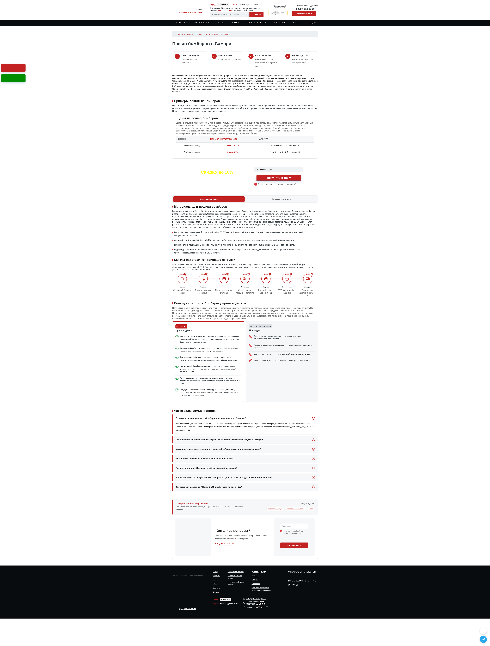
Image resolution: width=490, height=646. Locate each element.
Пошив (235, 23)
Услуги (189, 34)
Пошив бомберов (220, 34)
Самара (222, 4)
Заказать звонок (304, 13)
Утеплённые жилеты (295, 509)
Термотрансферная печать (236, 583)
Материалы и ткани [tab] (209, 199)
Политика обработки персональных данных (261, 589)
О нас (215, 572)
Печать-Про (181, 23)
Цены (215, 584)
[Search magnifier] (256, 14)
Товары (220, 23)
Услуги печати (202, 23)
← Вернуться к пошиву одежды (192, 503)
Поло (311, 509)
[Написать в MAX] (483, 630)
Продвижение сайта (187, 609)
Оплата (216, 592)
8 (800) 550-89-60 (305, 9)
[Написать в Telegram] (483, 639)
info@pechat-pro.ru (224, 543)
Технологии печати (256, 23)
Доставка (216, 588)
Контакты (297, 23)
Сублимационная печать (235, 577)
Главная (181, 34)
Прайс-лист (279, 23)
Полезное (256, 584)
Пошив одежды (202, 34)
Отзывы (216, 580)
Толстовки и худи (275, 509)
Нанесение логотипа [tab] (281, 199)
